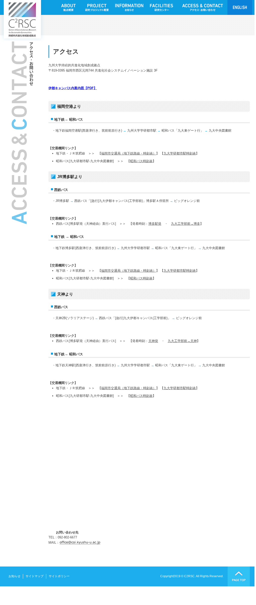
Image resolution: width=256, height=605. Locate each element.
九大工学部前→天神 (182, 341)
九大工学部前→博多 (185, 224)
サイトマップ (34, 576)
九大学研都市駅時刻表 (180, 153)
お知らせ (14, 576)
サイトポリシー (59, 576)
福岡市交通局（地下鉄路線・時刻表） (128, 153)
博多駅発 (154, 224)
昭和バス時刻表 (141, 161)
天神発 (153, 341)
